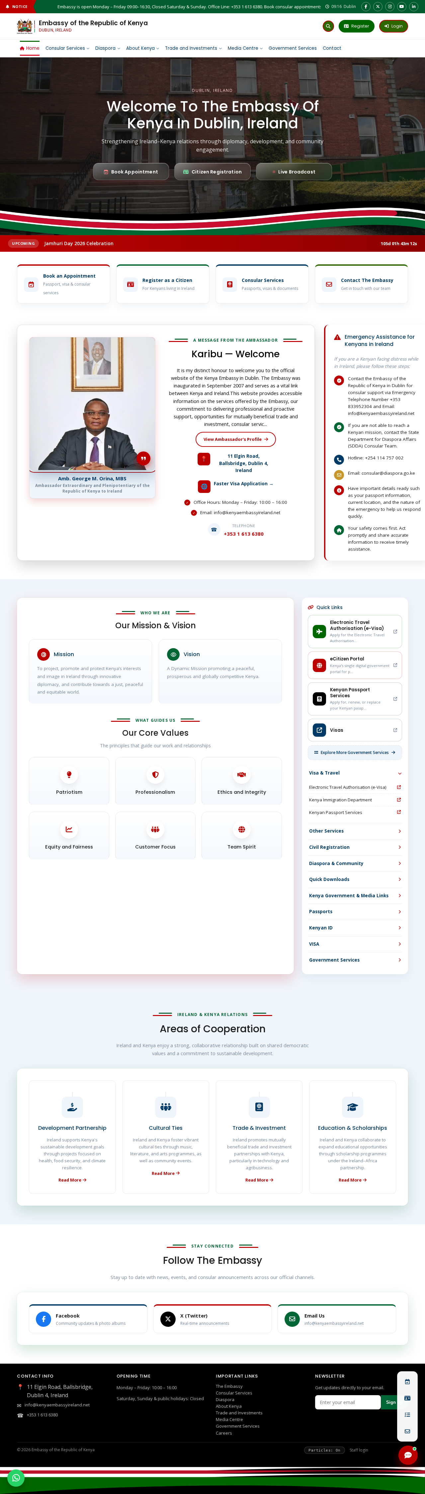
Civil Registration (329, 847)
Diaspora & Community (336, 863)
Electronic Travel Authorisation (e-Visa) (347, 787)
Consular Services (234, 1393)
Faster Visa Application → (244, 484)
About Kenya (140, 48)
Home (33, 48)
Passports (320, 912)
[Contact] (407, 1431)
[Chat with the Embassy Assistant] (408, 1455)
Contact (332, 48)
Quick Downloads (329, 879)
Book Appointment (134, 172)
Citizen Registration (217, 172)
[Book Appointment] (407, 1381)
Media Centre (243, 48)
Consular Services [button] (65, 48)
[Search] (328, 26)
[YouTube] (401, 6)
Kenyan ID (321, 928)
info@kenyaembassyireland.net (57, 1405)
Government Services (293, 48)
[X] (377, 6)
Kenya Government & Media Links (348, 896)
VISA (314, 944)
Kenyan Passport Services (335, 812)
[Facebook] (366, 6)
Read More (69, 1180)
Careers (224, 1433)
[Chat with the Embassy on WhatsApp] (16, 1478)
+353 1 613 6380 (42, 1415)
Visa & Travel (324, 773)
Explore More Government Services (355, 752)
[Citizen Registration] (407, 1398)
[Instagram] (389, 6)
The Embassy (229, 1386)
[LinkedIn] (413, 6)
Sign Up (394, 1402)
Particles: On (324, 1450)
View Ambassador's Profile (233, 439)
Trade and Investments (191, 48)
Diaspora (105, 48)
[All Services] (407, 1414)
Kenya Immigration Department (340, 800)
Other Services (326, 831)
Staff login (359, 1450)
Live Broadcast (296, 172)
